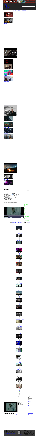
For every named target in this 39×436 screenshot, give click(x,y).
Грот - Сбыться (5, 185)
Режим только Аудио (6, 193)
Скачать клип (29, 222)
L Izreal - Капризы (19, 247)
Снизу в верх (17, 194)
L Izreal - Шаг (20, 333)
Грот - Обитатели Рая (6, 133)
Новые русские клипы (30, 412)
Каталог (5, 4)
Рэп (28, 406)
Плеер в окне (16, 222)
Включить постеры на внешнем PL (7, 195)
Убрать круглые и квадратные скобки (8, 198)
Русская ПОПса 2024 (30, 414)
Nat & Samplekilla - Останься (6, 23)
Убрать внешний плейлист (7, 196)
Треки (23, 222)
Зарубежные (29, 409)
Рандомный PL (31, 417)
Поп (28, 405)
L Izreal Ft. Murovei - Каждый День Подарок (20, 319)
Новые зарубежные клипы (30, 413)
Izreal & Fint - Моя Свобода (19, 369)
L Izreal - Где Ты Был (20, 233)
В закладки (19, 222)
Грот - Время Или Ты (6, 179)
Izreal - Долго (19, 290)
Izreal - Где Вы (19, 276)
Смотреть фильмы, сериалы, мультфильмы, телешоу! (9, 433)
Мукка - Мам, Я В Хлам (6, 127)
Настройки (21, 222)
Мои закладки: (29, 401)
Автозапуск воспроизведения (7, 192)
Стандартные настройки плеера (7, 199)
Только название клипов (6, 194)
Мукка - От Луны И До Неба (6, 81)
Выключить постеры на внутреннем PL (8, 197)
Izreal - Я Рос (20, 362)
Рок (6, 6)
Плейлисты (6, 8)
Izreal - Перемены (20, 376)
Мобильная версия (20, 434)
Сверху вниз (14, 194)
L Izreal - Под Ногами (20, 326)
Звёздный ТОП (29, 411)
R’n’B (6, 5)
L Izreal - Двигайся (20, 283)
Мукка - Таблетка (5, 75)
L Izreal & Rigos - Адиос (19, 240)
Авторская (29, 404)
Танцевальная (7, 7)
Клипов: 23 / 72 (13, 222)
